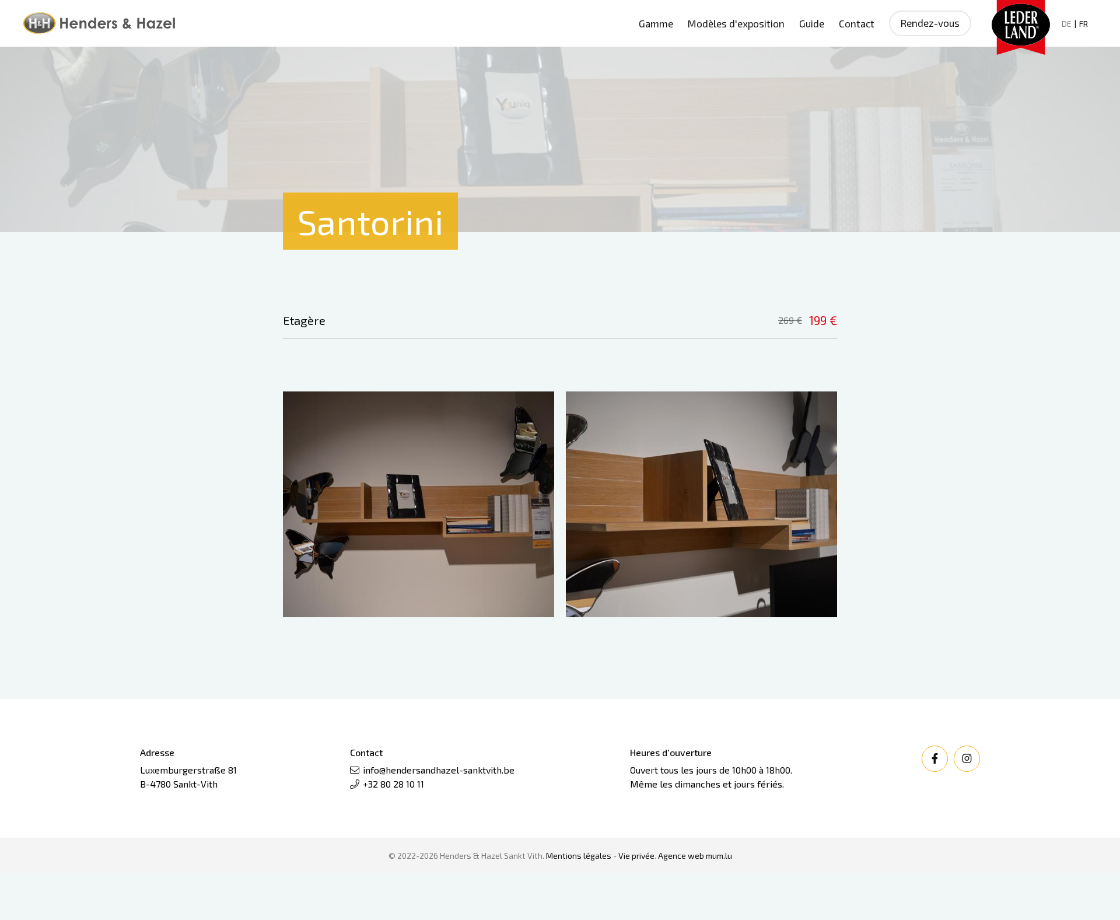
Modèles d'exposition (736, 23)
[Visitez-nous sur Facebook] (935, 759)
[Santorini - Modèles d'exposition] (418, 504)
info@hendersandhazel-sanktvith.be (438, 769)
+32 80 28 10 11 (393, 783)
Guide (811, 23)
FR (1083, 24)
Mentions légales (578, 855)
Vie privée (636, 855)
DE (1067, 24)
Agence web (681, 855)
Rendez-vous (930, 23)
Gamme (656, 23)
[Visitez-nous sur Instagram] (967, 759)
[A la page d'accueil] (99, 23)
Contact (856, 23)
